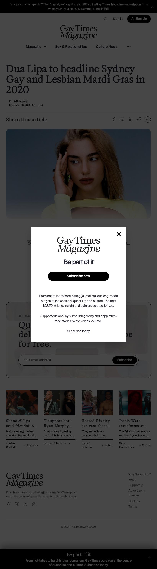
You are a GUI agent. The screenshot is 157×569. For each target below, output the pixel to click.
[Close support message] (119, 234)
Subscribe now (78, 276)
